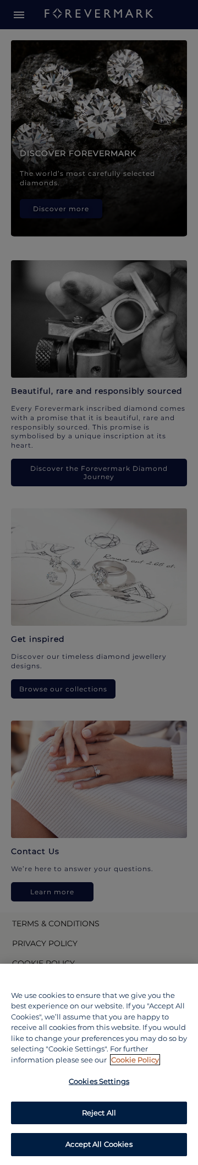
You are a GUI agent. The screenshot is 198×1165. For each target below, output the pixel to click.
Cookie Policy (135, 1059)
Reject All (99, 1112)
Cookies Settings (99, 1081)
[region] (99, 1064)
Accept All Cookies (98, 1144)
